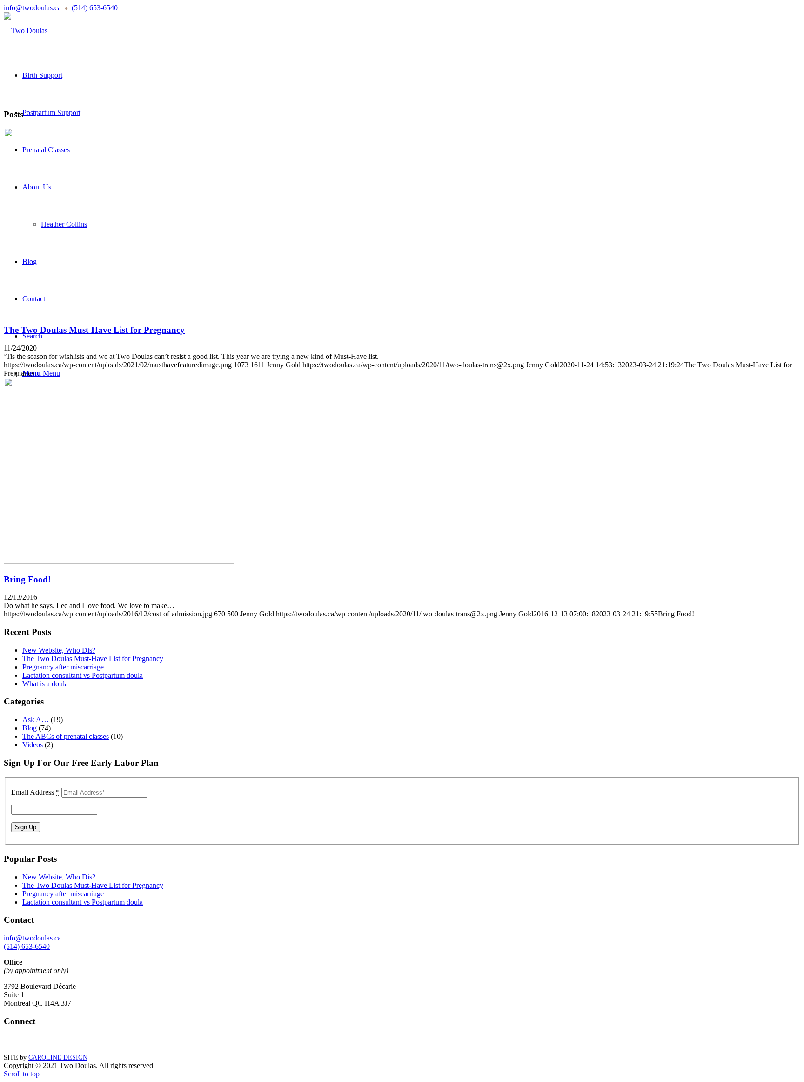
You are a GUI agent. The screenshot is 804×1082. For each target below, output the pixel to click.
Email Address (35, 792)
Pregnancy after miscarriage (63, 667)
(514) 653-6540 (95, 8)
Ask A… (35, 720)
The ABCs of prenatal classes (65, 736)
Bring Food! (27, 579)
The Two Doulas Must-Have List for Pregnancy (94, 330)
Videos (32, 745)
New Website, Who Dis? (58, 650)
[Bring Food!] (119, 561)
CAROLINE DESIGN (57, 1057)
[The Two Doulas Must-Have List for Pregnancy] (119, 312)
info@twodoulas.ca (32, 8)
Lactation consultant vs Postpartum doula (82, 675)
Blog (29, 728)
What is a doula (45, 684)
